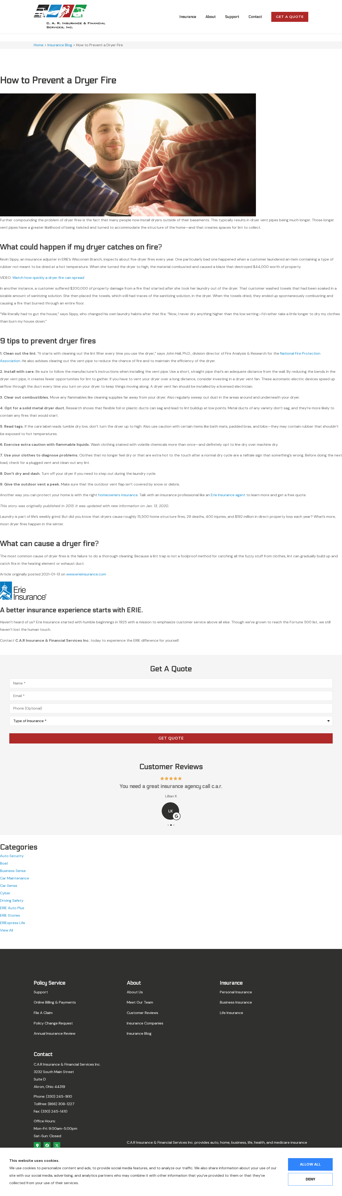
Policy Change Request (53, 1023)
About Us (135, 992)
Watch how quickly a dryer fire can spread (48, 277)
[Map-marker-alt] (37, 1145)
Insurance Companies (145, 1023)
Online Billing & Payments (55, 1002)
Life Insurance (231, 1012)
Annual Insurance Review (54, 1033)
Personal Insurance (236, 992)
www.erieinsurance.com (86, 574)
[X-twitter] (56, 1145)
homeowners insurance (118, 494)
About (210, 16)
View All (6, 930)
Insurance (187, 16)
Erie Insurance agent (228, 494)
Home (39, 45)
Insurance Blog (59, 45)
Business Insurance (236, 1002)
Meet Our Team (140, 1002)
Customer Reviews (142, 1012)
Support (232, 16)
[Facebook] (47, 1145)
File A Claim (43, 1012)
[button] (168, 825)
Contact (255, 16)
